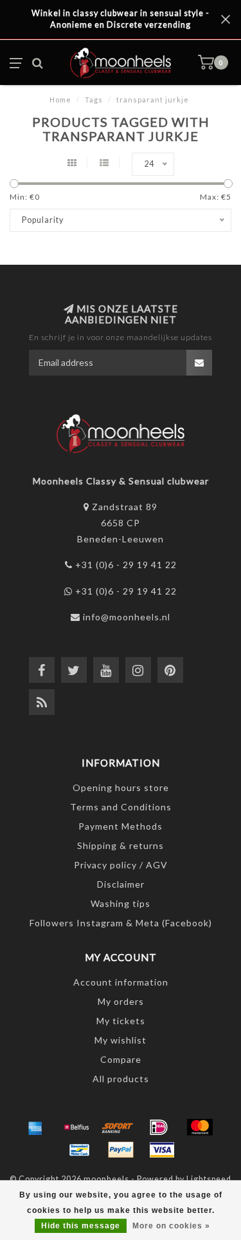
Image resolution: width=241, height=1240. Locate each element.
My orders (121, 1001)
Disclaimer (121, 884)
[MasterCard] (200, 1127)
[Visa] (162, 1149)
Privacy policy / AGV (121, 864)
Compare (120, 1059)
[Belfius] (76, 1127)
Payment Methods (120, 826)
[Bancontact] (80, 1149)
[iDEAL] (159, 1127)
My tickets (120, 1020)
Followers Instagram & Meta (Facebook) (121, 922)
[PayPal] (121, 1149)
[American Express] (35, 1127)
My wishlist (120, 1040)
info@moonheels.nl (126, 616)
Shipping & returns (120, 845)
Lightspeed (208, 1179)
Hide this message (80, 1225)
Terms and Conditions (121, 806)
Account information (120, 982)
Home (60, 99)
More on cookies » (171, 1225)
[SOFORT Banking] (118, 1127)
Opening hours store (121, 787)
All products (121, 1078)
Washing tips (120, 903)
